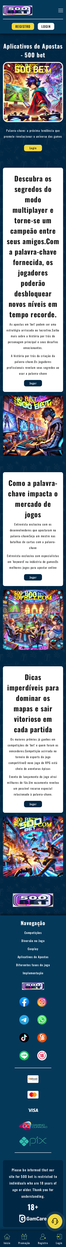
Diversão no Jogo (33, 941)
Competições (33, 932)
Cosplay (33, 949)
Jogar (33, 383)
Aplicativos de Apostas (33, 957)
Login (46, 26)
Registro (22, 26)
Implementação (33, 973)
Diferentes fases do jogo (33, 965)
